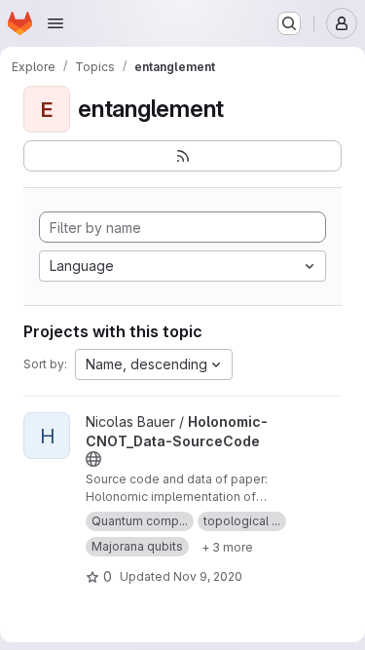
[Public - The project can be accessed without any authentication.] (93, 459)
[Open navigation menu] (55, 23)
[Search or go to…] (289, 23)
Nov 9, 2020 (207, 576)
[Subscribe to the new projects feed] (182, 156)
